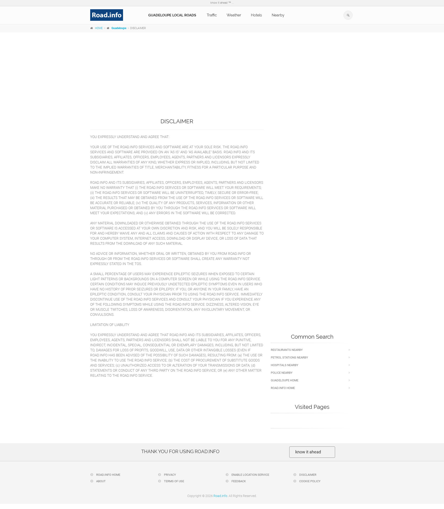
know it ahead (308, 451)
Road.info (220, 496)
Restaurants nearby (287, 350)
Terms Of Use (173, 481)
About (101, 481)
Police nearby (282, 372)
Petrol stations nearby (289, 357)
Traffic (212, 15)
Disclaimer (307, 474)
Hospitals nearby (284, 365)
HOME (99, 28)
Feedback (238, 481)
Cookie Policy (310, 481)
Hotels (256, 15)
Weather (234, 15)
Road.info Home (283, 388)
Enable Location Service (250, 474)
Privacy (169, 474)
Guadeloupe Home (284, 380)
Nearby (278, 15)
